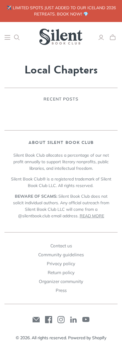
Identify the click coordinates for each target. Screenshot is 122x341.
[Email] (36, 319)
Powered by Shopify (87, 337)
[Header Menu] (7, 37)
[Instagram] (61, 319)
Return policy (61, 272)
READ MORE (92, 216)
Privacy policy (61, 263)
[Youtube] (85, 319)
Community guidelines (61, 254)
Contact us (61, 246)
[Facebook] (48, 319)
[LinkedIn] (73, 319)
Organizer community (61, 281)
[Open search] (17, 37)
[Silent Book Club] (61, 36)
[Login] (101, 37)
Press (61, 290)
